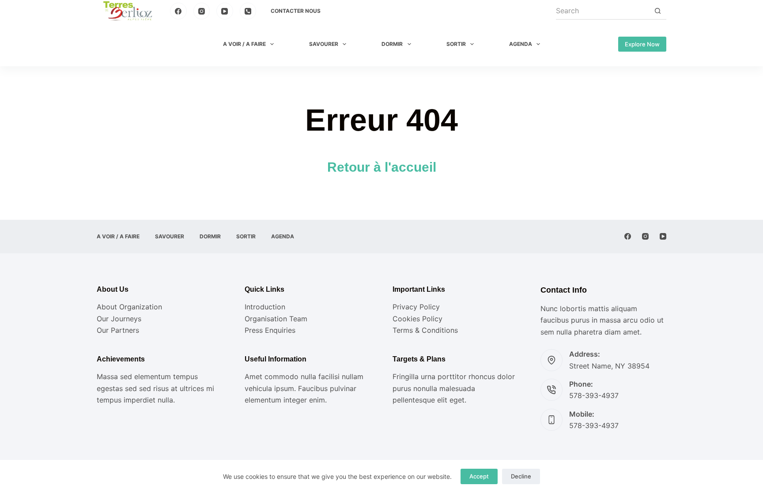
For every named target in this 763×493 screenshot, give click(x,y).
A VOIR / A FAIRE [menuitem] (244, 44)
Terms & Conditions (425, 330)
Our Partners (118, 330)
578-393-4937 (594, 395)
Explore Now (642, 44)
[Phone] (248, 11)
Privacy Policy (416, 306)
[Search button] (657, 11)
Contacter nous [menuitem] (296, 11)
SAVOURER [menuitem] (323, 44)
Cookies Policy (417, 318)
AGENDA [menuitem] (520, 44)
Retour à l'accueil (381, 167)
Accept (479, 476)
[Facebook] (178, 11)
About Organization (129, 306)
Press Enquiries (270, 330)
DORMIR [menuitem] (392, 44)
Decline (521, 476)
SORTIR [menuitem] (456, 44)
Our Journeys (119, 318)
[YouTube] (224, 11)
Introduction (265, 306)
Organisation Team (276, 318)
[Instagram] (201, 11)
